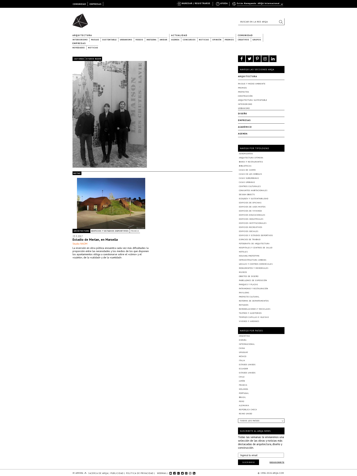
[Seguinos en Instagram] (265, 58)
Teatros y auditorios (250, 313)
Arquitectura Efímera (251, 157)
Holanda (243, 389)
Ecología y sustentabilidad (253, 198)
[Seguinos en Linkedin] (272, 58)
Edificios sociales (248, 231)
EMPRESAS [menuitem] (96, 4)
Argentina (244, 336)
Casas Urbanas (247, 182)
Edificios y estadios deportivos (110, 231)
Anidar (163, 39)
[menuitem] (258, 5)
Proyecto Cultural (249, 297)
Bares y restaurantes (251, 162)
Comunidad (245, 35)
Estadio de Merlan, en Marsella (95, 239)
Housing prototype (249, 256)
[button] (281, 22)
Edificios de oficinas (250, 202)
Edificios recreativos (250, 227)
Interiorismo (80, 39)
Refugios (243, 305)
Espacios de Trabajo (249, 239)
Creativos (243, 39)
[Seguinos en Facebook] (241, 58)
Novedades (79, 47)
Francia (135, 231)
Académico (245, 126)
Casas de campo (247, 170)
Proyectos (243, 92)
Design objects (247, 194)
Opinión (216, 39)
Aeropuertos (246, 153)
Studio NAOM (80, 243)
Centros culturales (250, 186)
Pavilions (244, 292)
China (242, 348)
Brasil (242, 397)
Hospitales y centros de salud (255, 247)
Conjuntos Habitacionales (253, 190)
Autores (79, 59)
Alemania (244, 405)
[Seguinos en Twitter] (249, 58)
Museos (243, 272)
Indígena (151, 39)
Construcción (245, 96)
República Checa (248, 409)
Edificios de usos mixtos (252, 207)
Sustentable (109, 39)
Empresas (79, 43)
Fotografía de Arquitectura (254, 243)
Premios (229, 39)
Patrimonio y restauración (253, 288)
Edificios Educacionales (252, 215)
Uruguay (243, 352)
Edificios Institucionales (252, 223)
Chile (242, 377)
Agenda (175, 39)
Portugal (244, 393)
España (243, 340)
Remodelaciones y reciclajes (254, 309)
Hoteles (243, 252)
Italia (242, 360)
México (242, 356)
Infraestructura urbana (252, 260)
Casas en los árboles (250, 174)
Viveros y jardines (249, 321)
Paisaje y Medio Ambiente (252, 84)
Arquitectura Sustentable (252, 100)
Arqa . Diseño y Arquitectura (81, 19)
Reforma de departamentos (254, 301)
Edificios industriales (251, 219)
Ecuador (243, 368)
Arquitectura (82, 35)
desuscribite (277, 462)
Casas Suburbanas (249, 178)
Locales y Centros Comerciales (256, 264)
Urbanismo (126, 39)
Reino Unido (245, 413)
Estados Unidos (247, 364)
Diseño (242, 113)
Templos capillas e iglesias (254, 317)
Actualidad (179, 35)
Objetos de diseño (248, 276)
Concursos (189, 39)
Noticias (204, 39)
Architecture (81, 231)
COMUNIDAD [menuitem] (79, 4)
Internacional (247, 344)
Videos (139, 39)
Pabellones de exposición (253, 280)
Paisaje (95, 39)
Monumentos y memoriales (253, 268)
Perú (241, 401)
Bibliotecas (245, 166)
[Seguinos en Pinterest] (257, 58)
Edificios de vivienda (250, 211)
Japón (242, 381)
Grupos (257, 39)
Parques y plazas (248, 284)
